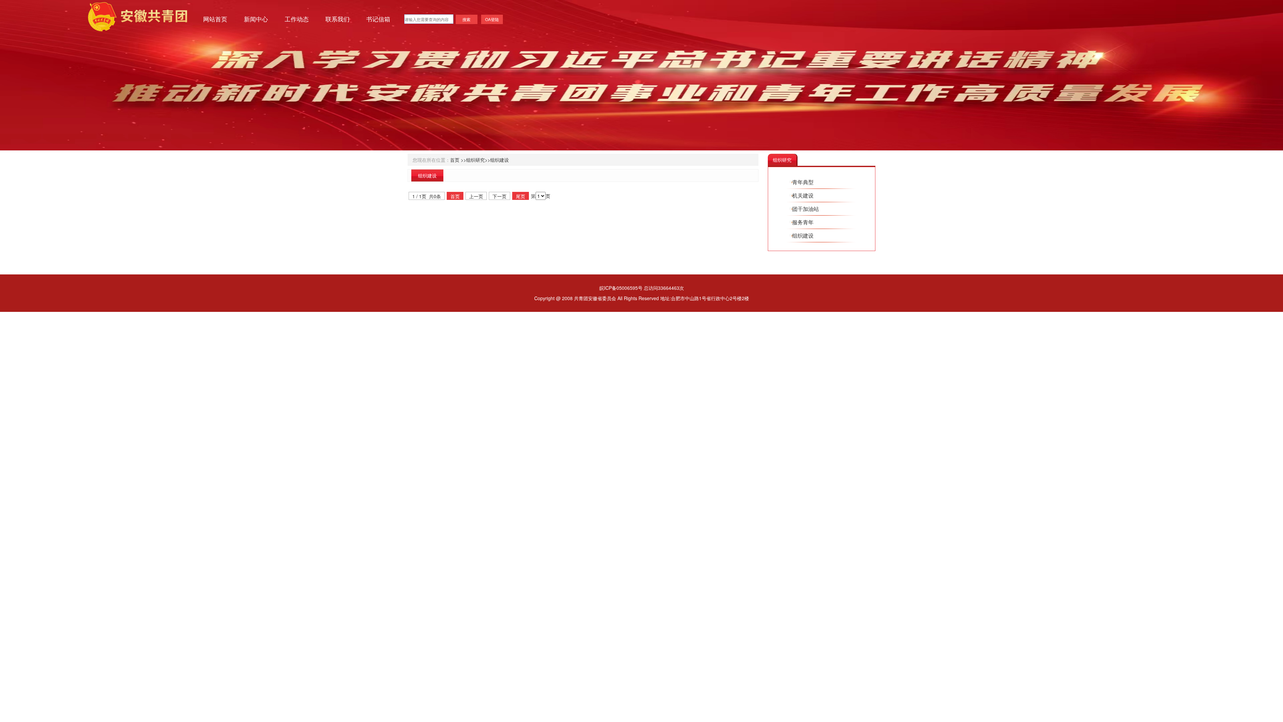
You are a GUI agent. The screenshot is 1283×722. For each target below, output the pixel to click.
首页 (455, 196)
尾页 (520, 196)
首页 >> (458, 159)
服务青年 (803, 222)
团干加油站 (805, 209)
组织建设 (499, 159)
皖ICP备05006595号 (621, 287)
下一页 (499, 196)
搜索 (466, 19)
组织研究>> (478, 159)
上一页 (476, 196)
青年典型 (803, 182)
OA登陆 (492, 19)
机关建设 (803, 195)
